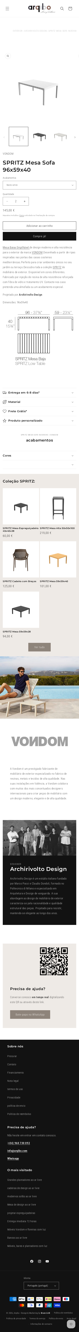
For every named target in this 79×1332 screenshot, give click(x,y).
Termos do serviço (37, 1318)
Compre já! (39, 236)
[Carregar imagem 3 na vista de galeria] (60, 136)
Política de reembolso (63, 1313)
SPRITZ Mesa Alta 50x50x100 (57, 528)
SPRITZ (57, 267)
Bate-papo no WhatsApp (30, 1014)
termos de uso (15, 1089)
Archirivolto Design (35, 31)
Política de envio (56, 1318)
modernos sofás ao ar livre (22, 1196)
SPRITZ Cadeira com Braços (19, 581)
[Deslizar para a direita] (75, 137)
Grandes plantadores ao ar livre (24, 1179)
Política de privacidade (16, 1318)
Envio (21, 215)
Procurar (12, 1056)
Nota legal (13, 1080)
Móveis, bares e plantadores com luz (27, 1246)
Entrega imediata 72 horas (22, 1221)
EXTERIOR (18, 31)
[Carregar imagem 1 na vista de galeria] (18, 136)
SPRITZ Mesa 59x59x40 (54, 581)
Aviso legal (71, 1318)
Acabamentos (9, 177)
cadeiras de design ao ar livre (23, 1188)
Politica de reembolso (19, 1114)
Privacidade (13, 1097)
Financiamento (15, 1072)
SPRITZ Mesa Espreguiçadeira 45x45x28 (20, 529)
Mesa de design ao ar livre (21, 1204)
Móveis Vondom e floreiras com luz (26, 1229)
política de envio (16, 1105)
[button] (7, 9)
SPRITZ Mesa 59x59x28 (17, 631)
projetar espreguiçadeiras (21, 1213)
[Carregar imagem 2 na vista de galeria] (39, 136)
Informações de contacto (41, 1324)
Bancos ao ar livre (17, 1237)
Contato (11, 1064)
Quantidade (8, 194)
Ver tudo (39, 647)
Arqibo (16, 1313)
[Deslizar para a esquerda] (4, 137)
